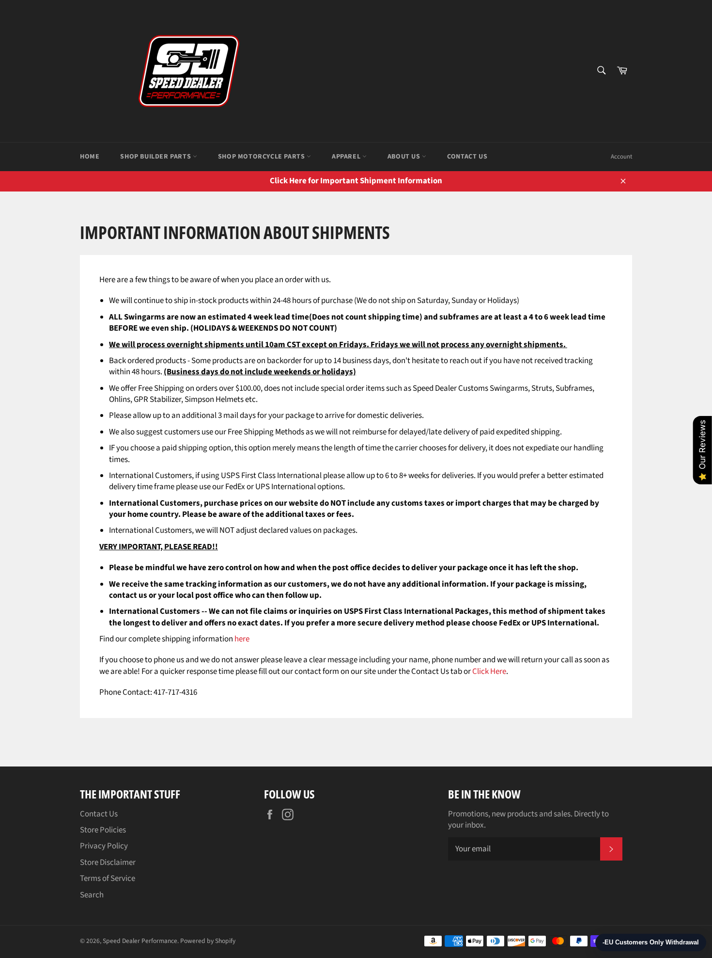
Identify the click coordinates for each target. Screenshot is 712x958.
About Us (404, 156)
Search (92, 895)
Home (89, 156)
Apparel (347, 156)
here (241, 639)
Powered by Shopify (207, 940)
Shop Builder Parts (156, 156)
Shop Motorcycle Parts (262, 156)
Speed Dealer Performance (140, 940)
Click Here (489, 671)
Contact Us (467, 156)
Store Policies (103, 830)
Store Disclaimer (108, 862)
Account (621, 156)
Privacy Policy (104, 846)
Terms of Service (107, 878)
